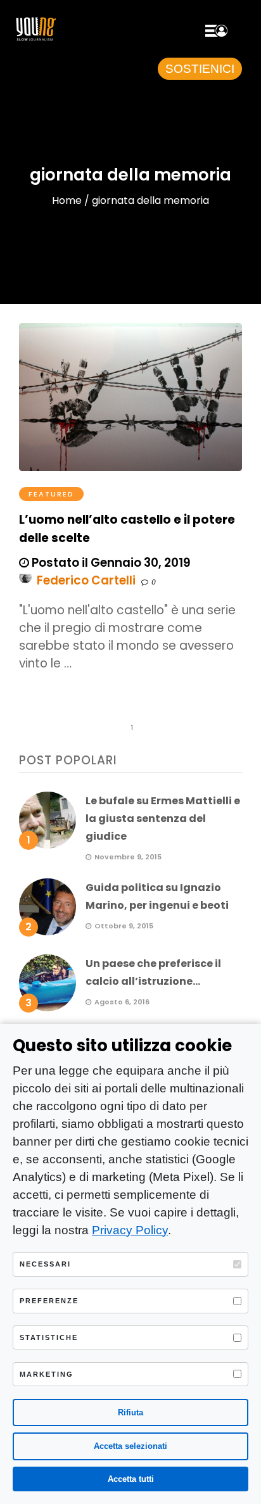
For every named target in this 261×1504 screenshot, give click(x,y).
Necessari (45, 1264)
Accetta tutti (131, 1479)
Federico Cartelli (86, 580)
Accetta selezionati (130, 1446)
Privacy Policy (130, 1230)
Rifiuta (130, 1412)
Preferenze (49, 1301)
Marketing (46, 1374)
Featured (51, 494)
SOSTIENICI (199, 68)
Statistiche (49, 1337)
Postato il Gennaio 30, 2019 (110, 562)
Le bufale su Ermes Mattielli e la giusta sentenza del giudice (163, 818)
